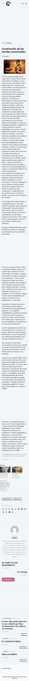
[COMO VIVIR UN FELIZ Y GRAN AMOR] (17, 470)
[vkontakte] (25, 509)
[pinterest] (9, 509)
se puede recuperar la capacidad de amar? (4, 474)
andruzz (9, 43)
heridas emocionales (5, 459)
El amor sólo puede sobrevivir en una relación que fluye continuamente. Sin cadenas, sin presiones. (14, 625)
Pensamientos (23, 661)
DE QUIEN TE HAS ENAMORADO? (10, 564)
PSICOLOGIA (7, 499)
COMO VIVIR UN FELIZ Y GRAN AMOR (17, 474)
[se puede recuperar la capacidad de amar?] (5, 470)
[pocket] (22, 509)
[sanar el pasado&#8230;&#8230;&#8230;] (6, 486)
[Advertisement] (14, 24)
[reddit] (18, 509)
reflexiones (17, 499)
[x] (3, 509)
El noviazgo (22, 572)
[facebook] (6, 509)
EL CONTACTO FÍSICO (11, 641)
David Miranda (7, 618)
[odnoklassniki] (3, 512)
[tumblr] (15, 509)
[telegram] (9, 512)
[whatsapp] (6, 512)
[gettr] (12, 512)
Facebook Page (6, 668)
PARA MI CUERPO (9, 654)
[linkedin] (12, 509)
